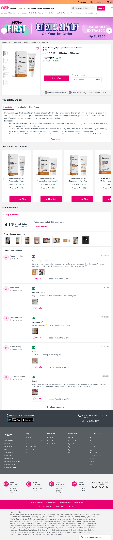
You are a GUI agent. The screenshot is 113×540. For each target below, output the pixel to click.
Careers (7, 443)
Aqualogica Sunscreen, (23, 532)
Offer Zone (71, 438)
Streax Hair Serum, (40, 530)
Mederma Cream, (20, 528)
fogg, (80, 519)
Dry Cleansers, (48, 534)
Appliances (93, 450)
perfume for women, (72, 514)
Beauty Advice (48, 8)
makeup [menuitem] (4, 13)
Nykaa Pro (71, 450)
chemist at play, (29, 519)
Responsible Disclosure (12, 461)
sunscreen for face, (40, 521)
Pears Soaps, (23, 534)
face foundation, (68, 521)
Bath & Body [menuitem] (32, 13)
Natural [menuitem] (40, 13)
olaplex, (50, 523)
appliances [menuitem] (22, 13)
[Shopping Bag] (111, 8)
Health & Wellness (95, 456)
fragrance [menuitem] (79, 13)
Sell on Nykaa (30, 453)
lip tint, (85, 519)
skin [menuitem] (10, 13)
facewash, (19, 526)
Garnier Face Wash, (65, 528)
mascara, (38, 519)
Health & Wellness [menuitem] (63, 13)
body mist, (57, 523)
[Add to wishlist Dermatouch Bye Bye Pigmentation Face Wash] (68, 199)
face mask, (46, 514)
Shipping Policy (51, 502)
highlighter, (20, 514)
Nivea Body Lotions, (54, 530)
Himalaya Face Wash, (50, 528)
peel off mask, (60, 526)
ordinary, (77, 517)
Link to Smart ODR (10, 467)
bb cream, (91, 514)
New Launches (73, 441)
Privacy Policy (78, 502)
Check (98, 79)
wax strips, (19, 521)
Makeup (92, 438)
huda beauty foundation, (82, 523)
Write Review (41, 226)
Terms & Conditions (36, 502)
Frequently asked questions (35, 441)
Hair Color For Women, (81, 528)
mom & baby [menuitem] (49, 13)
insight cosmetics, (55, 521)
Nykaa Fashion (36, 8)
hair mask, (51, 517)
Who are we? (8, 440)
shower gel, (28, 521)
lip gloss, (60, 514)
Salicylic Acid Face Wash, (41, 532)
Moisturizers (18, 42)
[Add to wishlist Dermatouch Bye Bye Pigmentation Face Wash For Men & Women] (36, 199)
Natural (91, 462)
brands (22, 8)
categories (14, 8)
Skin (10, 42)
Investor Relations (10, 464)
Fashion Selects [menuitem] (91, 13)
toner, (83, 517)
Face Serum (58, 534)
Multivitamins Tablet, (34, 528)
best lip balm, (71, 526)
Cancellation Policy (65, 502)
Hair (90, 444)
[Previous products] (3, 179)
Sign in (101, 8)
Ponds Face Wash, (26, 530)
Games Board (51, 441)
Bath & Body (93, 447)
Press (6, 449)
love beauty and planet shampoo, (28, 517)
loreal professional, (49, 519)
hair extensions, (62, 519)
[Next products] (109, 179)
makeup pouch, (41, 523)
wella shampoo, (67, 523)
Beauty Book (51, 438)
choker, (21, 523)
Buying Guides (51, 444)
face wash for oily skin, (64, 517)
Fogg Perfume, (56, 532)
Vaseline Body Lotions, (70, 530)
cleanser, (19, 519)
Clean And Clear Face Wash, (72, 532)
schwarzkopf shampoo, (35, 526)
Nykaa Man (71, 444)
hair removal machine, (83, 521)
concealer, (37, 514)
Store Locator (30, 444)
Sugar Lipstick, (84, 530)
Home (4, 42)
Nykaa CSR (8, 455)
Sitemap (71, 453)
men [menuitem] (72, 13)
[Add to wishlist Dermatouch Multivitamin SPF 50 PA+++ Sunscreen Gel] (99, 199)
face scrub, (81, 526)
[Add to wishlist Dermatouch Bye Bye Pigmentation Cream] (5, 199)
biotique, (53, 514)
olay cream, (73, 519)
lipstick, (12, 514)
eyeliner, (44, 517)
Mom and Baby (94, 453)
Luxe (91, 465)
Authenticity (8, 446)
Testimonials (8, 452)
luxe (28, 8)
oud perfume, (30, 523)
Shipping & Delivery (32, 450)
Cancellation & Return (33, 447)
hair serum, (29, 514)
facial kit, (83, 514)
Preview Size (20, 199)
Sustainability (8, 458)
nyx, (24, 526)
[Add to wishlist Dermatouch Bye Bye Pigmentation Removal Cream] (37, 48)
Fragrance (92, 459)
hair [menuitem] (14, 13)
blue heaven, (50, 526)
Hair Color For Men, (35, 534)
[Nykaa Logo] (4, 7)
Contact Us (29, 438)
